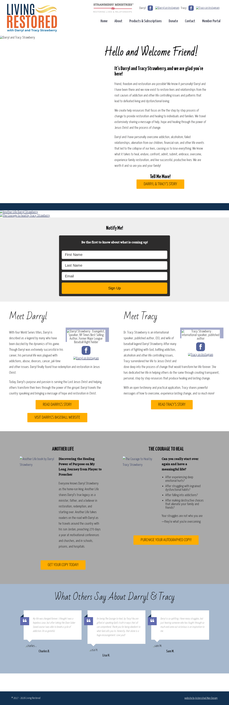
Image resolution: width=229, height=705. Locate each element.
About (118, 21)
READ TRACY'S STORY (172, 405)
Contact (190, 21)
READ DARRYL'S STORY (57, 405)
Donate (173, 21)
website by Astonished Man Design (201, 698)
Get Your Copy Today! (63, 565)
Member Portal (211, 21)
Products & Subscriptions (145, 21)
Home (104, 21)
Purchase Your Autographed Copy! (166, 540)
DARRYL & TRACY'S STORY (160, 184)
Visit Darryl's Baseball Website (57, 417)
